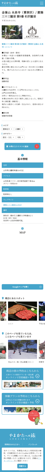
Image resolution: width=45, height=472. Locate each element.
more (10, 303)
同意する (22, 466)
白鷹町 (18, 129)
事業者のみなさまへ (12, 444)
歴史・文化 (7, 137)
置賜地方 (6, 129)
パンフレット (32, 444)
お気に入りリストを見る (34, 414)
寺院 (19, 137)
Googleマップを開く (20, 286)
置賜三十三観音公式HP (12, 205)
